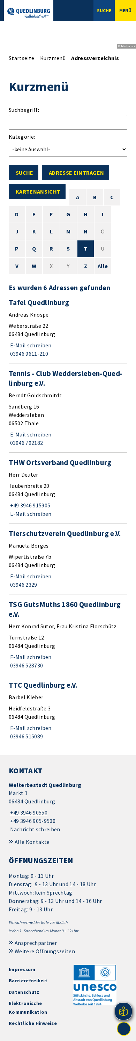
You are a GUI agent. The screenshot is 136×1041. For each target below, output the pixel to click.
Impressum (22, 969)
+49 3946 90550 (28, 812)
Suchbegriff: (24, 109)
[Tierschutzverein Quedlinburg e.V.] (68, 559)
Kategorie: (22, 136)
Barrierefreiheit (28, 980)
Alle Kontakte (32, 841)
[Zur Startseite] (28, 13)
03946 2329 (23, 584)
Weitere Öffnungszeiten (45, 951)
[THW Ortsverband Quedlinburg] (68, 488)
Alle (103, 265)
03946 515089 (26, 736)
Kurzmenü (53, 58)
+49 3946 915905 (29, 505)
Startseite (21, 58)
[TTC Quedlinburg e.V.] (68, 710)
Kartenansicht (38, 191)
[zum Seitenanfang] (124, 1029)
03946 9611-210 (28, 353)
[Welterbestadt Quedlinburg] (68, 807)
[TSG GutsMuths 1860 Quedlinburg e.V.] (68, 635)
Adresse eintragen (76, 172)
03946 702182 (26, 442)
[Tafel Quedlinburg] (68, 328)
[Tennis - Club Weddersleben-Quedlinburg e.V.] (68, 408)
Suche (24, 172)
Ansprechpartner (36, 942)
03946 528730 (26, 665)
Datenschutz (24, 992)
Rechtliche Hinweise (33, 1023)
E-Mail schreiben (30, 345)
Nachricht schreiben (35, 829)
